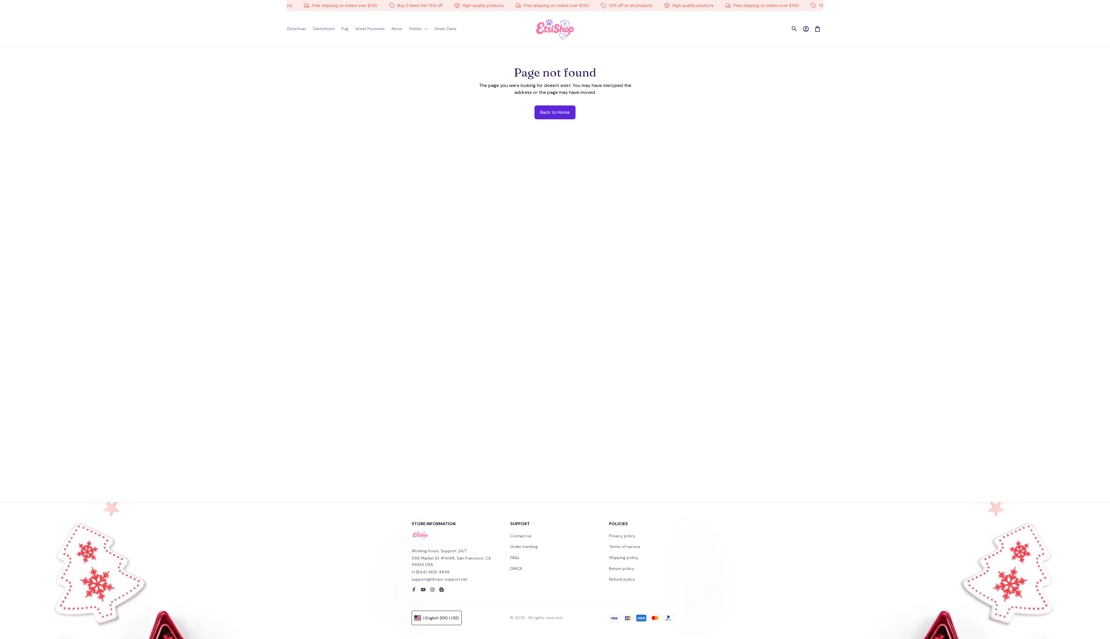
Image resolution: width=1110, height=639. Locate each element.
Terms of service (624, 546)
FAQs (514, 557)
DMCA (516, 568)
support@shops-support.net (439, 579)
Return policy (621, 568)
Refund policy (622, 579)
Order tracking (524, 546)
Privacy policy (622, 535)
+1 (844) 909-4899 (430, 572)
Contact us (521, 535)
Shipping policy (623, 557)
